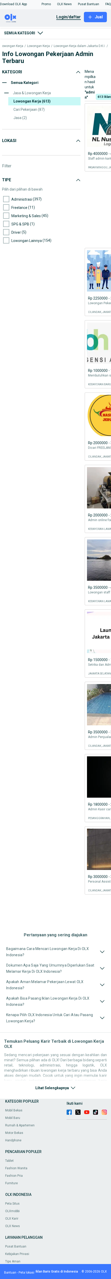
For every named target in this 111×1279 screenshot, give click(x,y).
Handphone (13, 1140)
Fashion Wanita (16, 1168)
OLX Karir (11, 1218)
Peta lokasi (26, 1272)
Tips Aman (12, 1261)
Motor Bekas (14, 1133)
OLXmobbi (12, 1211)
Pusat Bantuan (15, 1246)
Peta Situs (12, 1203)
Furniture (11, 1183)
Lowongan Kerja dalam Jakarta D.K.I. (79, 46)
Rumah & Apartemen (20, 1125)
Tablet (9, 1161)
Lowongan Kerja (38, 46)
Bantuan (10, 1272)
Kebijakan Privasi (17, 1254)
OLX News (12, 1226)
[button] (13, 4)
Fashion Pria (14, 1176)
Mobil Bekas (13, 1110)
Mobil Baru (12, 1118)
